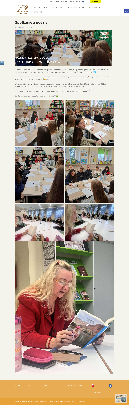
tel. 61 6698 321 (56, 1)
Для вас (96, 1)
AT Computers (80, 401)
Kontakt (30, 385)
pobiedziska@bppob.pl (71, 1)
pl (31, 27)
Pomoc (17, 385)
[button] (126, 11)
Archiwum (44, 385)
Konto (24, 385)
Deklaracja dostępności (74, 385)
